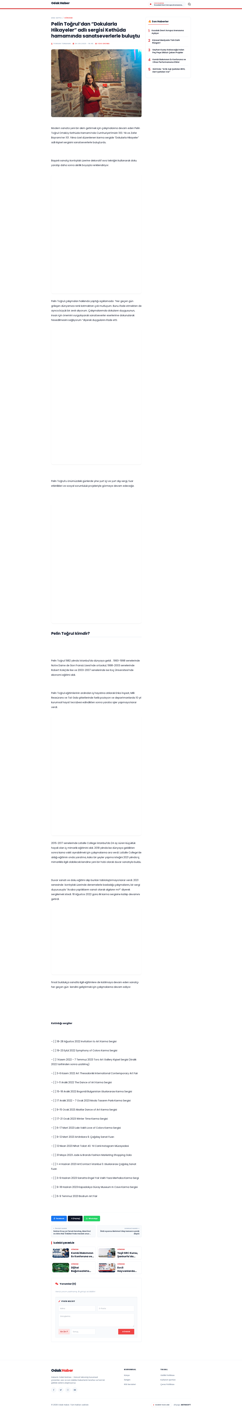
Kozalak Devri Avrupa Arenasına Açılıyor (168, 32)
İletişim (127, 1380)
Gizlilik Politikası (167, 1375)
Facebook (60, 1218)
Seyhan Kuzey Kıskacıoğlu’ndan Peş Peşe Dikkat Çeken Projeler (168, 51)
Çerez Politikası (167, 1384)
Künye (127, 1375)
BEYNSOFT (186, 1405)
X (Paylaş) (75, 1218)
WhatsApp (93, 1218)
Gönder (126, 1332)
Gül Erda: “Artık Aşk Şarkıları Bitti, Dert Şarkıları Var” (169, 70)
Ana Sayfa (56, 18)
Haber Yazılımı (162, 1405)
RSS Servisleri (130, 1384)
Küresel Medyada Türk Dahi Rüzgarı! (166, 41)
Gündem (68, 18)
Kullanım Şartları (168, 1380)
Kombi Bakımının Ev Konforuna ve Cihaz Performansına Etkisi (169, 61)
